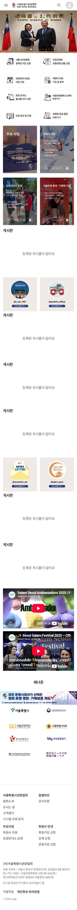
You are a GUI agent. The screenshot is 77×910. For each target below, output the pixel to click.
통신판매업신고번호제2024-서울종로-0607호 (28, 877)
